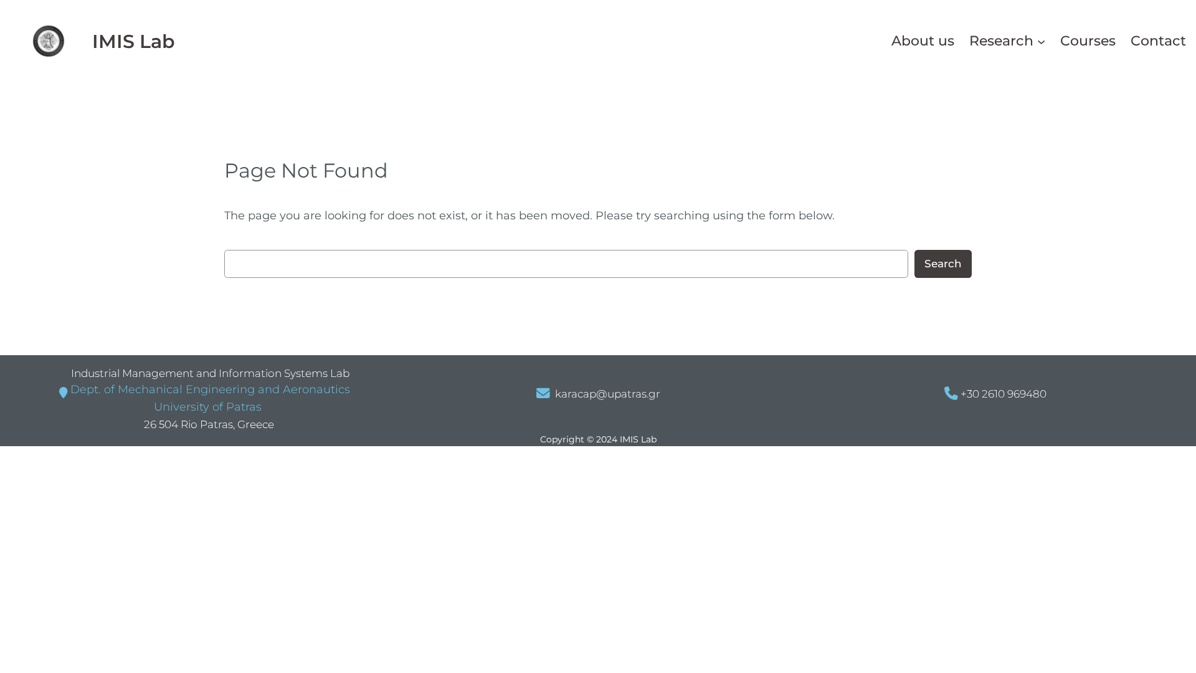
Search (943, 263)
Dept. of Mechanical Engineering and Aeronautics (210, 389)
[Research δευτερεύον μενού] (1041, 41)
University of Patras (206, 407)
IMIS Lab (133, 41)
